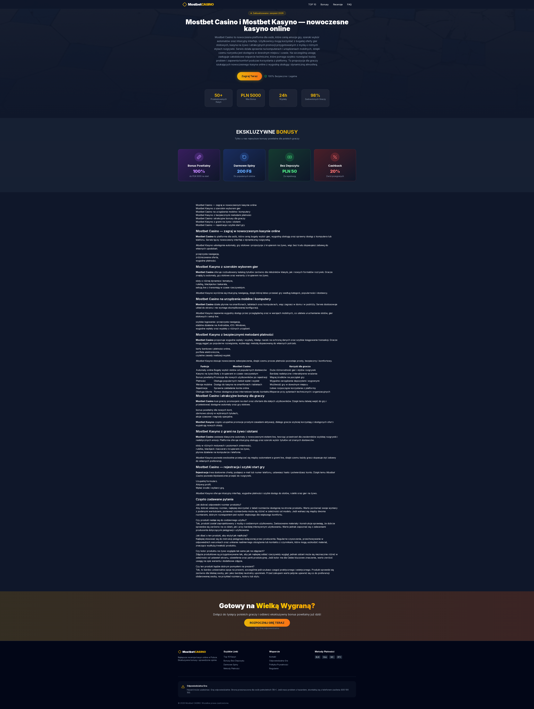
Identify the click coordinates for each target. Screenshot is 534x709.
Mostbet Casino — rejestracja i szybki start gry (220, 225)
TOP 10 (312, 4)
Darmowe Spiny (231, 664)
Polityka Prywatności (278, 664)
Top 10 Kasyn (230, 657)
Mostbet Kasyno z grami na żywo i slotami (218, 221)
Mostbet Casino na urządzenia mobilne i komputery (223, 211)
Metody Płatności (231, 668)
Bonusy (325, 4)
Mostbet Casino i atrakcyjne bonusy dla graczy (220, 218)
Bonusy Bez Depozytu (234, 660)
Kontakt (272, 657)
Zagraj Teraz (250, 76)
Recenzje (338, 4)
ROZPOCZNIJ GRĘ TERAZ (267, 622)
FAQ (349, 4)
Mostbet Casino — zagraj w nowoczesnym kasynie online (226, 205)
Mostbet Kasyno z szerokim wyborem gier (218, 208)
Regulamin (274, 668)
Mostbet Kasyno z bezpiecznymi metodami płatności (223, 215)
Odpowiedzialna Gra (278, 660)
